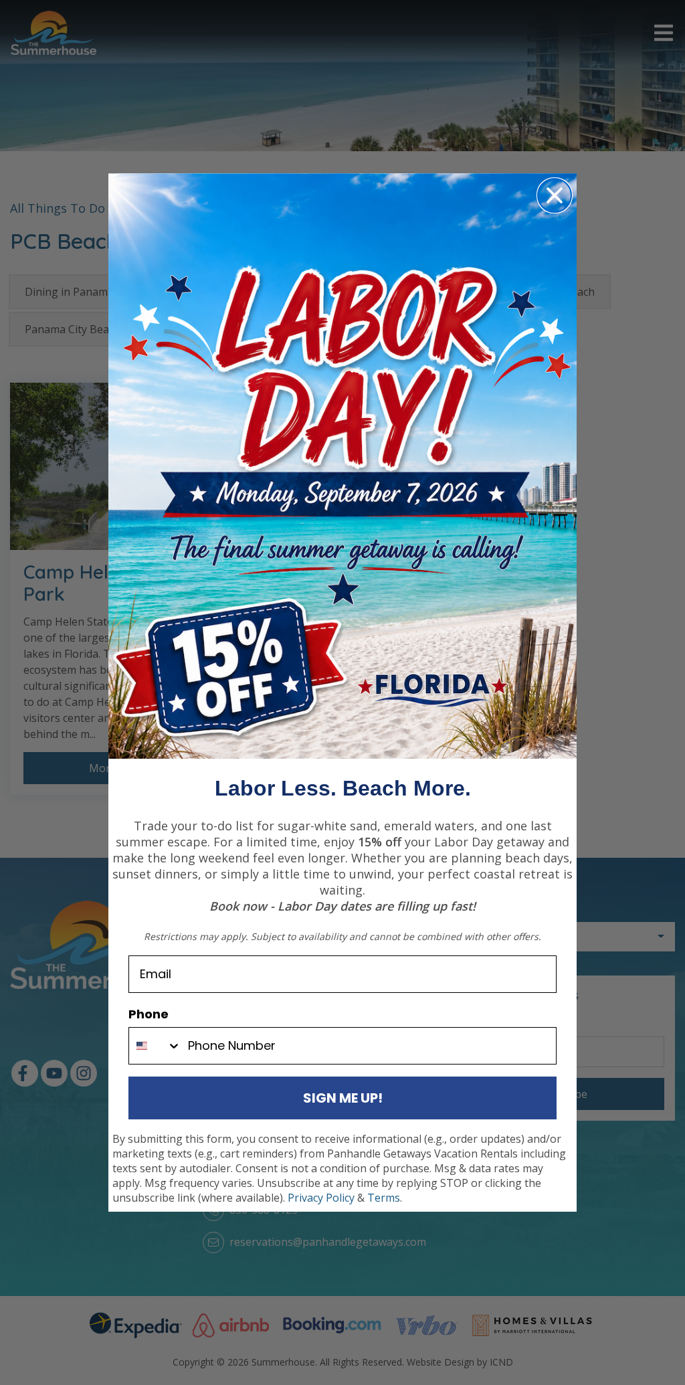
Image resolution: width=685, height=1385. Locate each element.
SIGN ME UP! (343, 1098)
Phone (148, 1014)
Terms (383, 1197)
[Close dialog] (554, 195)
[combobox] (155, 1046)
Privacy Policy (321, 1197)
